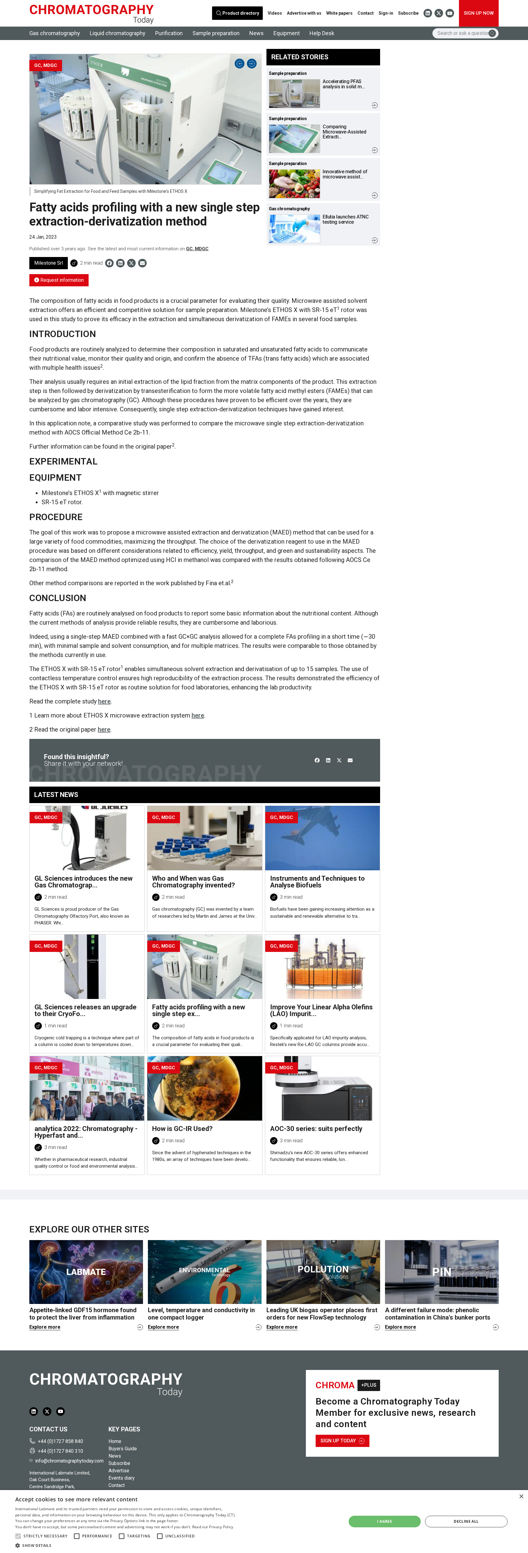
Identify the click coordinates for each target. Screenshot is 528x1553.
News (256, 33)
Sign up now (479, 13)
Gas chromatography (54, 33)
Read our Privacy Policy (212, 1526)
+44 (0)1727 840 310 (60, 1451)
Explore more (45, 1327)
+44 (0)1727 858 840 (60, 1441)
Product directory (241, 13)
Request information (61, 280)
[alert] (264, 1521)
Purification (169, 33)
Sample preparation (216, 33)
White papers (339, 13)
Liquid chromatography (117, 33)
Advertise (118, 1471)
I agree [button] (384, 1521)
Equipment (286, 33)
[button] (18, 1536)
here (104, 701)
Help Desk (322, 33)
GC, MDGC (197, 248)
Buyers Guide (122, 1449)
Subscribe (408, 13)
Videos (275, 13)
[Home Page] (91, 13)
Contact (366, 13)
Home (114, 1441)
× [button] (521, 1496)
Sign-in (386, 13)
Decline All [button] (466, 1521)
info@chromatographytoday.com (69, 1461)
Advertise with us (304, 13)
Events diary (121, 1478)
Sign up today (338, 1441)
